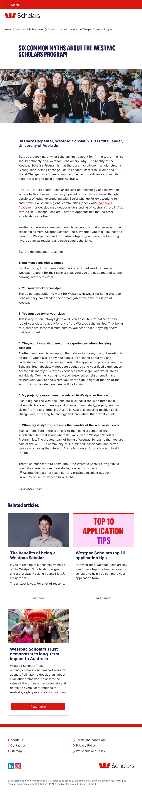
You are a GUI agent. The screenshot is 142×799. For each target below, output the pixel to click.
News (7, 29)
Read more (38, 598)
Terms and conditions (91, 740)
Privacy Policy (86, 745)
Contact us (18, 745)
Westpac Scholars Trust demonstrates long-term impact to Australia (34, 654)
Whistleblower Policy (90, 751)
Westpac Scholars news (29, 29)
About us (16, 740)
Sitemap (16, 751)
